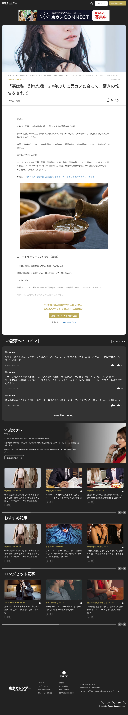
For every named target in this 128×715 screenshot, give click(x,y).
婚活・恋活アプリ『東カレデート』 (90, 687)
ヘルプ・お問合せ (43, 686)
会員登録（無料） (117, 3)
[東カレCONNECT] (64, 15)
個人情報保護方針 (64, 686)
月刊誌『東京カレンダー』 (87, 684)
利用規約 (61, 682)
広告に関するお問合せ (44, 689)
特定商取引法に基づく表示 (66, 692)
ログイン (101, 3)
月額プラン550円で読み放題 (64, 315)
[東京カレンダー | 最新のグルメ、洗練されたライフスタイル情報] (13, 3)
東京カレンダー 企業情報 (45, 692)
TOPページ (41, 682)
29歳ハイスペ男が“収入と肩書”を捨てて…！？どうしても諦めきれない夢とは (59, 176)
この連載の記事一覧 (14, 457)
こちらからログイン (68, 322)
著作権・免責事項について (66, 689)
